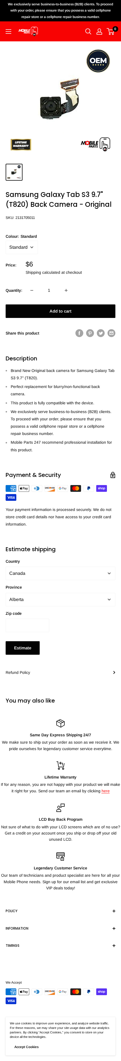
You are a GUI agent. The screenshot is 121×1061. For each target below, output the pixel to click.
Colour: (21, 236)
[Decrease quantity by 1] (32, 290)
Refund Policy (18, 672)
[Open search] (88, 31)
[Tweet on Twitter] (101, 333)
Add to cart (60, 311)
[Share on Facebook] (79, 333)
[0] (110, 31)
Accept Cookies (26, 1047)
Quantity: (14, 290)
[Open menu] (8, 31)
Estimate (22, 647)
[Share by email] (111, 333)
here (106, 791)
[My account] (99, 31)
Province (14, 587)
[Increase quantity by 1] (66, 290)
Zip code (14, 613)
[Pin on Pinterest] (90, 333)
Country (13, 561)
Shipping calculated (43, 272)
